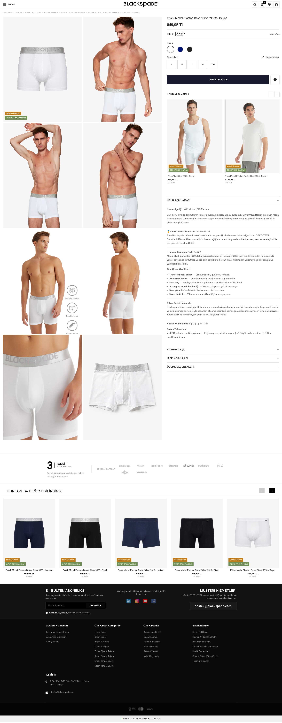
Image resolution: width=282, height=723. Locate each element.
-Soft (124, 718)
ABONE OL (96, 605)
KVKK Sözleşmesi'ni (58, 613)
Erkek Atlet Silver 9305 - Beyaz (181, 176)
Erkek (19, 13)
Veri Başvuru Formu (201, 641)
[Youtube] (145, 601)
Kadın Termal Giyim (103, 666)
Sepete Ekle (219, 79)
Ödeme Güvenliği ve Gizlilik (205, 656)
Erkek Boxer (51, 13)
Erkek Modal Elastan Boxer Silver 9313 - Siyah (197, 570)
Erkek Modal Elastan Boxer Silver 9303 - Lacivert (29, 570)
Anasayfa (7, 13)
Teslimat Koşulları (200, 661)
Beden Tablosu (272, 57)
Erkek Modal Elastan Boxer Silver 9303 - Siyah (85, 570)
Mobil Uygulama (151, 656)
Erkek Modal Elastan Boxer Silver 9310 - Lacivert (141, 570)
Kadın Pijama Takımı (104, 656)
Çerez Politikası (199, 632)
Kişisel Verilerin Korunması (205, 646)
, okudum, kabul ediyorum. (70, 613)
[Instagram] (137, 601)
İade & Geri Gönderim (56, 637)
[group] (42, 69)
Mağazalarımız (150, 637)
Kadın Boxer (100, 637)
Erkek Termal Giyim (103, 661)
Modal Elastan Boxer (73, 13)
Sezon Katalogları (151, 641)
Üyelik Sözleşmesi (201, 651)
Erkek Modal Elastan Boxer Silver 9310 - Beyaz (252, 570)
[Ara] (255, 4)
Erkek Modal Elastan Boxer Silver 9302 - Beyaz (114, 13)
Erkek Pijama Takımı (104, 651)
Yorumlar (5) (176, 349)
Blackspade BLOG (152, 632)
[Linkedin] (129, 601)
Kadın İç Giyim (101, 646)
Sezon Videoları (150, 651)
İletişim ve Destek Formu (57, 632)
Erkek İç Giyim (33, 13)
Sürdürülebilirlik (150, 646)
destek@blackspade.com (63, 692)
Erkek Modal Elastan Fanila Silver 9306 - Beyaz (246, 176)
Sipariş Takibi (52, 641)
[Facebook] (154, 601)
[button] (277, 94)
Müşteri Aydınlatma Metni (204, 637)
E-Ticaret (131, 718)
